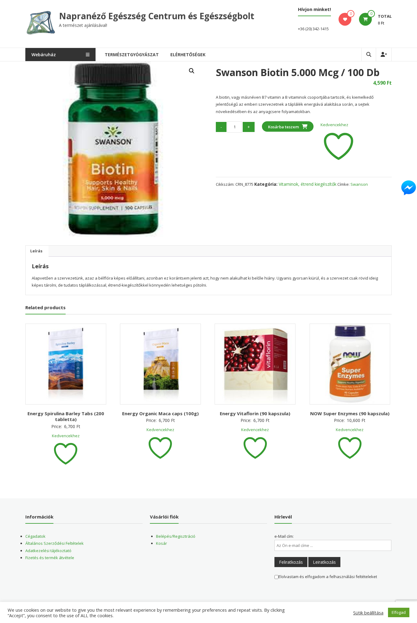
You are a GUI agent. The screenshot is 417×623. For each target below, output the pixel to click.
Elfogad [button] (399, 612)
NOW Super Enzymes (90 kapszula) (350, 413)
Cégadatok (35, 536)
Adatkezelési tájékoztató (48, 550)
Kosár (161, 543)
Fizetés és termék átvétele (49, 557)
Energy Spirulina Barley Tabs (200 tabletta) (65, 416)
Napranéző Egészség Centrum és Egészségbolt (156, 16)
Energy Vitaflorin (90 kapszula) (255, 413)
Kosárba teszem (283, 127)
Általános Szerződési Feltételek (54, 543)
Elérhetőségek (187, 54)
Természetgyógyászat (132, 54)
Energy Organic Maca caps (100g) (160, 413)
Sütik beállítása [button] (368, 612)
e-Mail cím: (284, 536)
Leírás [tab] (36, 251)
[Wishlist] (345, 19)
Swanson (359, 184)
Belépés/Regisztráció (175, 536)
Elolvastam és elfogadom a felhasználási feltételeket (327, 576)
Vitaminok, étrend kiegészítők (307, 184)
